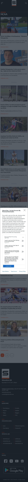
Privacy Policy (22, 271)
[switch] (22, 241)
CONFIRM (8, 266)
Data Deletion (5, 271)
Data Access (14, 271)
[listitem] (14, 237)
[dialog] (14, 241)
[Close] (25, 210)
